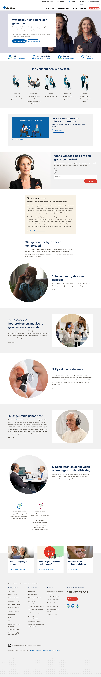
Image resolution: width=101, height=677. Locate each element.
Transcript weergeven (18, 139)
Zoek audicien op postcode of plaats (55, 592)
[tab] (50, 8)
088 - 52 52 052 (77, 592)
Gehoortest (58, 131)
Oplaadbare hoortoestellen (35, 609)
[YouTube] (77, 606)
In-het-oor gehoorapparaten (36, 606)
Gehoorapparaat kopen (34, 598)
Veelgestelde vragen (14, 611)
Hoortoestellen (33, 588)
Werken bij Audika (52, 615)
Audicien (50, 588)
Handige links (13, 588)
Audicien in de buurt (53, 599)
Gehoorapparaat (32, 594)
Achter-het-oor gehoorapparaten (33, 602)
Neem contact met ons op (75, 588)
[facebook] (68, 606)
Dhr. (56, 171)
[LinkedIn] (73, 606)
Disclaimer (32, 650)
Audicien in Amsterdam (54, 603)
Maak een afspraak (19, 41)
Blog (9, 618)
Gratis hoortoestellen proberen (14, 625)
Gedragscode (45, 650)
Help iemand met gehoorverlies (36, 231)
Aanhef (55, 169)
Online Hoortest (13, 594)
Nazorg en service (13, 601)
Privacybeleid (38, 650)
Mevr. (56, 173)
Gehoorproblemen (13, 608)
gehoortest (13, 420)
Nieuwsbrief (11, 614)
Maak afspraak (94, 8)
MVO (9, 621)
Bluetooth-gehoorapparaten (36, 613)
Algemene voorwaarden (54, 650)
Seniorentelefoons (13, 629)
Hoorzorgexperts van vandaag (53, 610)
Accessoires (31, 591)
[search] (98, 4)
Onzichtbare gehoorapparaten (33, 617)
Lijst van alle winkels (53, 596)
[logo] (8, 7)
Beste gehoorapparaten (34, 621)
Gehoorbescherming (14, 598)
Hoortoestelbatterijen (14, 604)
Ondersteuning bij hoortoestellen (13, 634)
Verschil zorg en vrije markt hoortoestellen (36, 625)
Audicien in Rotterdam (53, 606)
